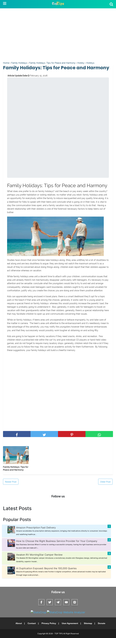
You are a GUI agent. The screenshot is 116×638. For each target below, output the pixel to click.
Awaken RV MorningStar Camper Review (39, 554)
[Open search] (111, 4)
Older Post (105, 481)
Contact (32, 623)
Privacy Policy (49, 623)
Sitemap (88, 623)
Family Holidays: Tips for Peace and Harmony (15, 468)
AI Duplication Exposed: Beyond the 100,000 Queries (46, 568)
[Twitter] (50, 602)
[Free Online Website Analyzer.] (38, 612)
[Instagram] (75, 602)
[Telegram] (58, 602)
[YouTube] (66, 602)
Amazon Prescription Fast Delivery (36, 527)
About (19, 623)
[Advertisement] (58, 35)
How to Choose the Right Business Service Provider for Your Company (56, 541)
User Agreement (70, 623)
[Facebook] (41, 602)
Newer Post (10, 481)
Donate (101, 623)
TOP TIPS (59, 633)
